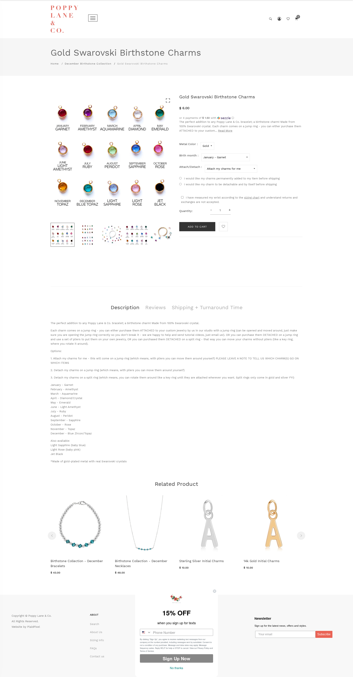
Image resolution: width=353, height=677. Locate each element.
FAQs (93, 648)
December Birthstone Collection (88, 63)
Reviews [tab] (155, 307)
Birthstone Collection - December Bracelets (77, 563)
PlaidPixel (33, 626)
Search (94, 624)
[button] (240, 118)
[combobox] (145, 632)
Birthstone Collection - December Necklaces (141, 563)
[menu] (92, 18)
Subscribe (324, 634)
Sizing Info (97, 640)
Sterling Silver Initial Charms (201, 561)
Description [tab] (125, 307)
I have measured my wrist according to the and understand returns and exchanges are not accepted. (239, 200)
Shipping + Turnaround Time (207, 307)
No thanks (176, 668)
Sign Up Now (176, 658)
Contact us (97, 656)
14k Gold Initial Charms (261, 561)
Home (55, 63)
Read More (225, 130)
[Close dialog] (214, 591)
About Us (96, 632)
